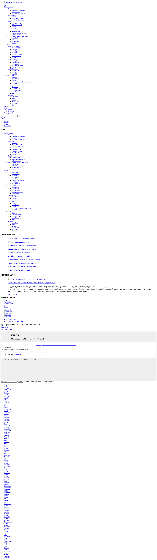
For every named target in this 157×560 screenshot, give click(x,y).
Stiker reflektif (16, 67)
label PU (14, 93)
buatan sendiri (12, 15)
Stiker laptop (15, 51)
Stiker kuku (15, 28)
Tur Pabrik (11, 111)
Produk (6, 300)
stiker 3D (14, 77)
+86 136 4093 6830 (6, 329)
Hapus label (15, 87)
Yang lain (10, 95)
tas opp (14, 100)
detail (15, 294)
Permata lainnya (16, 41)
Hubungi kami (8, 113)
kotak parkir (15, 101)
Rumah (6, 5)
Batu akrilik (15, 38)
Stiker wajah (15, 26)
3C (9, 8)
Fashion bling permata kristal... (20, 270)
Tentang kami (8, 109)
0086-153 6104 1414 (10, 319)
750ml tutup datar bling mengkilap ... (22, 249)
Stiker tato (14, 74)
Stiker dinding (16, 47)
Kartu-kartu (15, 96)
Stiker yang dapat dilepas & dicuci (21, 82)
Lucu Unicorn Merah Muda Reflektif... (22, 263)
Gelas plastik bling (17, 31)
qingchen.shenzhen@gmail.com (13, 321)
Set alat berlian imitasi (18, 20)
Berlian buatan (8, 7)
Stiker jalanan (15, 61)
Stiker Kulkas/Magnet (18, 54)
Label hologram (16, 90)
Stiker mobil (15, 62)
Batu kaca (14, 39)
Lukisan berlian (16, 34)
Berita (6, 106)
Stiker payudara (16, 23)
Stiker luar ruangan (13, 59)
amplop (14, 98)
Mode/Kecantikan (13, 69)
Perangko (14, 103)
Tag (13, 105)
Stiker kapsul (15, 78)
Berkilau (14, 16)
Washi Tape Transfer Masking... (20, 256)
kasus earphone (16, 12)
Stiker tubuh (15, 70)
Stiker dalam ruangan (14, 46)
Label (9, 85)
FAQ (5, 108)
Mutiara (14, 43)
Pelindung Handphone (18, 13)
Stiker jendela (15, 49)
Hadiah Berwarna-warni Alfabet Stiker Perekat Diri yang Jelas (31, 283)
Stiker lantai (15, 52)
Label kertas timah (17, 88)
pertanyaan (11, 294)
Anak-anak (11, 75)
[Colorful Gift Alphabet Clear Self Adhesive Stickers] (26, 279)
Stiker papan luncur (17, 65)
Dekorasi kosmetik (17, 25)
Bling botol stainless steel (19, 33)
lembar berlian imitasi (18, 18)
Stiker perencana (16, 56)
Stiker (6, 44)
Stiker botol (15, 57)
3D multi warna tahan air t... (19, 242)
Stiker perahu (15, 64)
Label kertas (15, 92)
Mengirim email (5, 327)
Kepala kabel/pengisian (18, 10)
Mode (9, 21)
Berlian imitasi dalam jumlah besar (18, 36)
